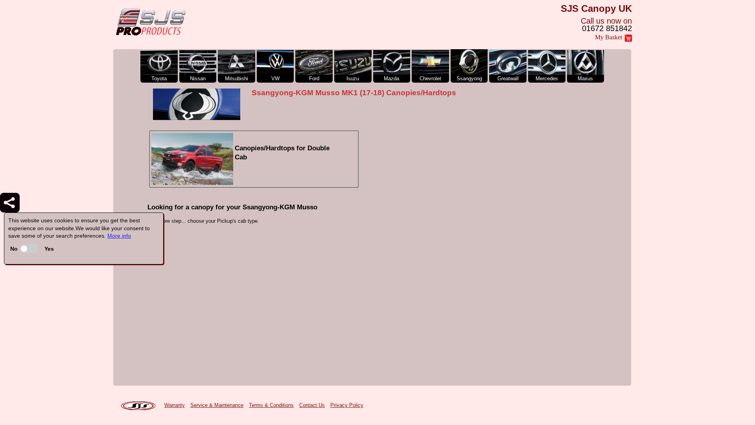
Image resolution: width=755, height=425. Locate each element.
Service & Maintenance (216, 405)
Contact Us (312, 405)
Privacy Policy (346, 405)
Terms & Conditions (271, 405)
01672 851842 (607, 28)
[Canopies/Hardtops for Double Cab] (254, 183)
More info (119, 236)
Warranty (174, 405)
